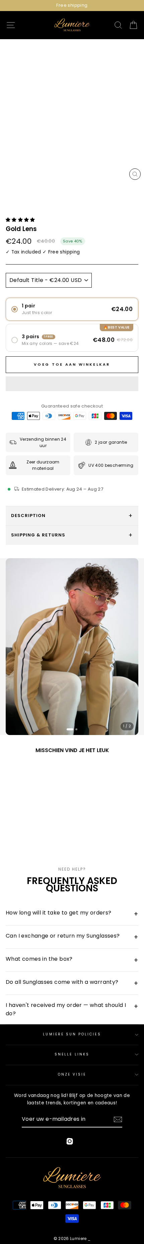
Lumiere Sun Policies (72, 1034)
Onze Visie (72, 1074)
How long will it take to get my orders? (72, 914)
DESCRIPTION (28, 515)
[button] (21, 220)
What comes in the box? (72, 960)
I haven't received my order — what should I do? (72, 1009)
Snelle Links (72, 1054)
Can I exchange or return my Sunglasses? (72, 937)
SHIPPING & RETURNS (38, 535)
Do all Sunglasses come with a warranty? (72, 983)
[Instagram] (69, 1142)
